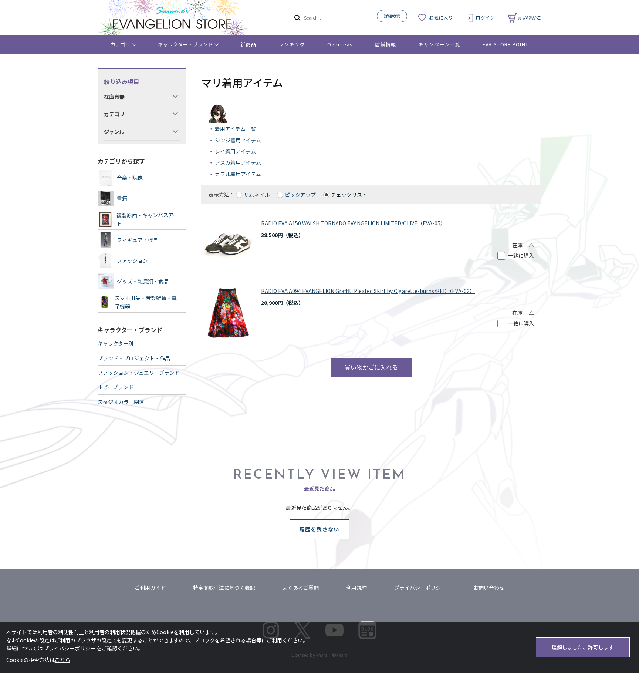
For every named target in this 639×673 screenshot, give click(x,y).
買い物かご (529, 17)
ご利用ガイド (150, 587)
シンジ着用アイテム (238, 140)
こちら (62, 659)
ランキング (291, 44)
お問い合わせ (488, 587)
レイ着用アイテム (235, 151)
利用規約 (356, 587)
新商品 (248, 44)
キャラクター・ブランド (185, 44)
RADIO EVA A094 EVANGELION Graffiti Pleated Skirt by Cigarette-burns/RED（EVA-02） (368, 291)
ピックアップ (300, 194)
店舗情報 (385, 44)
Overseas (340, 44)
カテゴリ (121, 44)
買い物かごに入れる (371, 367)
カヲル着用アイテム (238, 174)
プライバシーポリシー (420, 587)
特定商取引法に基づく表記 (224, 587)
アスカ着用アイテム (238, 162)
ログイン (485, 17)
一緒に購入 (521, 255)
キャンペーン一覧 (439, 44)
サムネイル (257, 194)
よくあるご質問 (301, 587)
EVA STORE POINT (506, 44)
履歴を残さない (319, 529)
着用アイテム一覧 (235, 128)
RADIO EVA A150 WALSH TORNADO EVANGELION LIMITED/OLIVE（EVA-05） (353, 223)
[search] (296, 17)
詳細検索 (392, 16)
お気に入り (441, 17)
